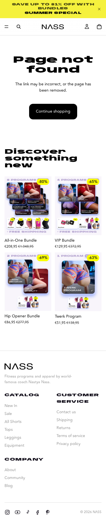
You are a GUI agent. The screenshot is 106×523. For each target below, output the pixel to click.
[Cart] (99, 26)
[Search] (18, 26)
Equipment (14, 445)
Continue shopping (53, 111)
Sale (8, 414)
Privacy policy (69, 444)
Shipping (65, 420)
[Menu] (6, 26)
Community (15, 478)
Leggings (13, 437)
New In (11, 406)
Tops (9, 430)
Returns (63, 428)
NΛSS (97, 512)
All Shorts (13, 422)
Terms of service (71, 436)
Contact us (66, 412)
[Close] (99, 9)
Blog (9, 486)
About (10, 470)
